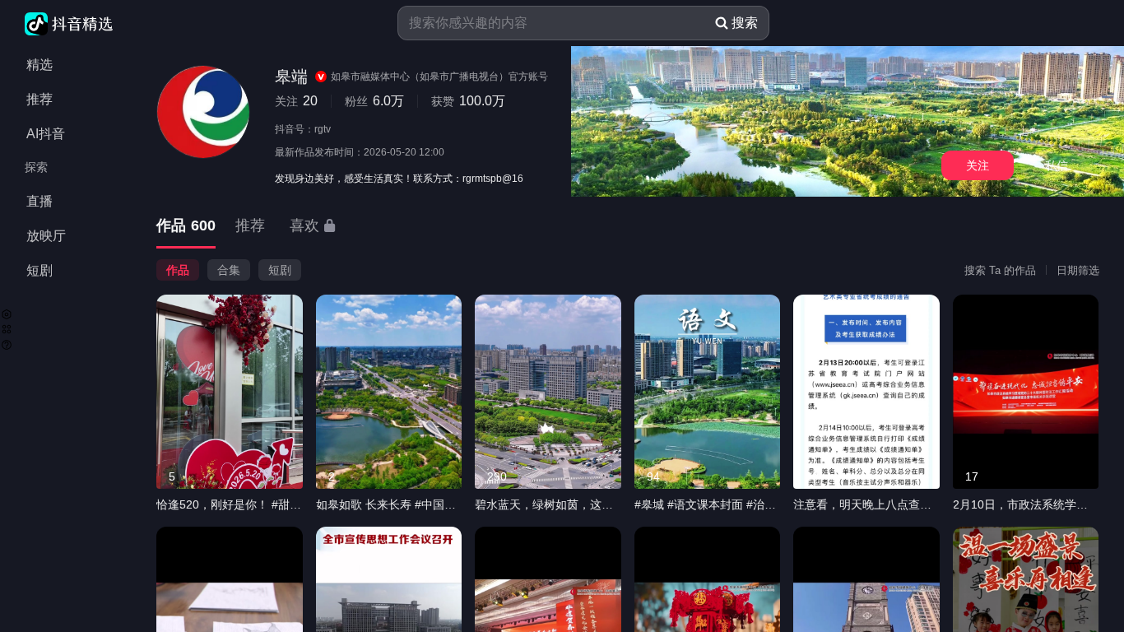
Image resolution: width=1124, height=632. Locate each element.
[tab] (186, 227)
